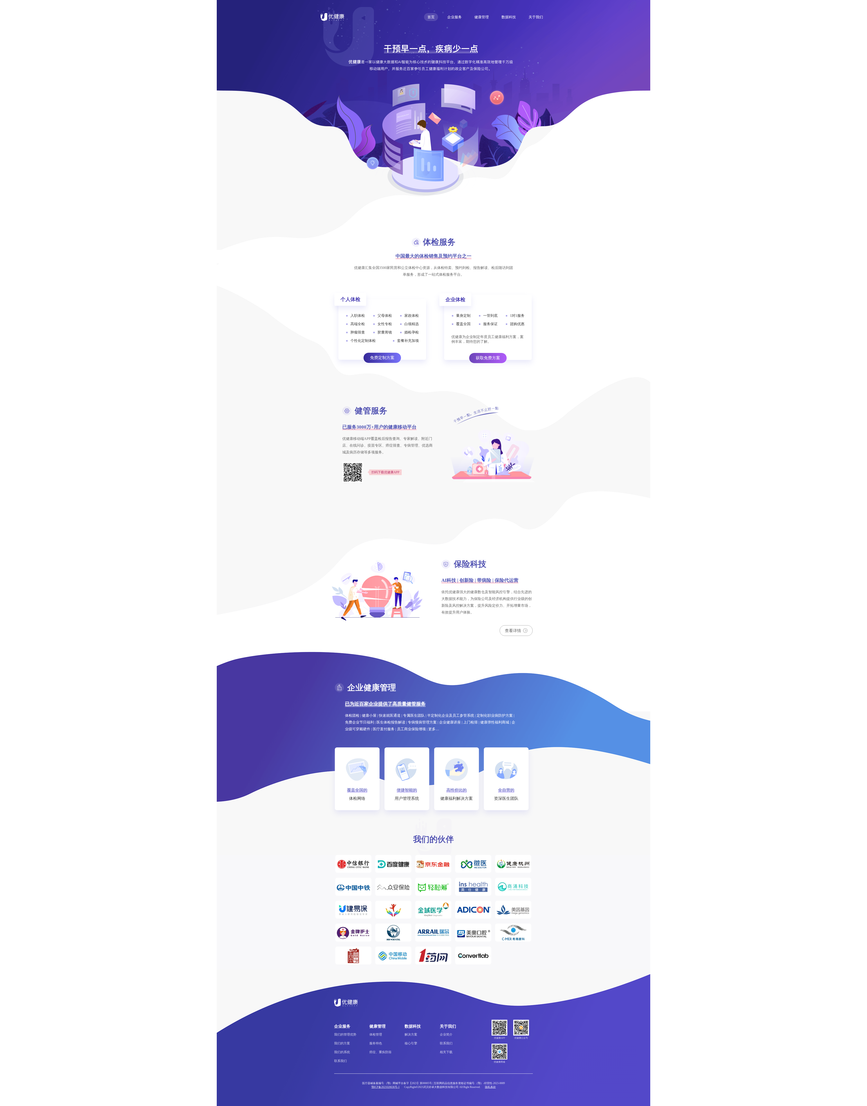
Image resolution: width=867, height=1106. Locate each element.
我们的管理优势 (345, 1034)
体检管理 (375, 1034)
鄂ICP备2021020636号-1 (385, 1087)
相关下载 (446, 1052)
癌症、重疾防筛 (380, 1052)
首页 (431, 17)
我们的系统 (342, 1052)
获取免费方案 (488, 358)
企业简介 (446, 1034)
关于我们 (536, 17)
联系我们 (340, 1061)
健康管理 (481, 17)
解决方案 (411, 1034)
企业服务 (454, 17)
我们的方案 (342, 1043)
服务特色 (375, 1043)
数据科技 (508, 17)
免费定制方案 (382, 357)
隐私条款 (490, 1087)
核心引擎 (411, 1043)
